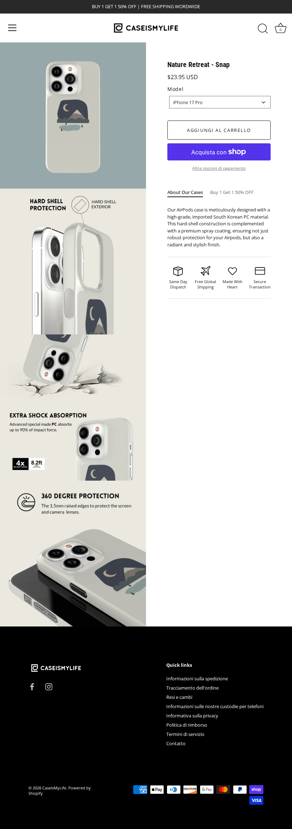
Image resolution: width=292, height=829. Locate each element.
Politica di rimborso (186, 725)
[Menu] (12, 28)
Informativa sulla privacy (192, 715)
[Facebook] (32, 686)
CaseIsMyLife (54, 787)
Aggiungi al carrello (219, 130)
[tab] (188, 192)
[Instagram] (48, 686)
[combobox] (220, 102)
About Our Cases (185, 192)
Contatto (176, 743)
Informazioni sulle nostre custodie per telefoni (215, 706)
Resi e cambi (179, 697)
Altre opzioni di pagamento (219, 168)
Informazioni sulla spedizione (197, 678)
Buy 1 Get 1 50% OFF (232, 192)
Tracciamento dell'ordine (192, 688)
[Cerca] (263, 29)
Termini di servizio (185, 734)
